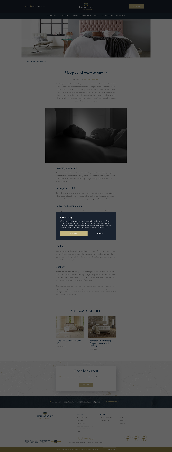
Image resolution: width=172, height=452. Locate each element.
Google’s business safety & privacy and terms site (93, 227)
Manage (100, 233)
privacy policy (72, 227)
